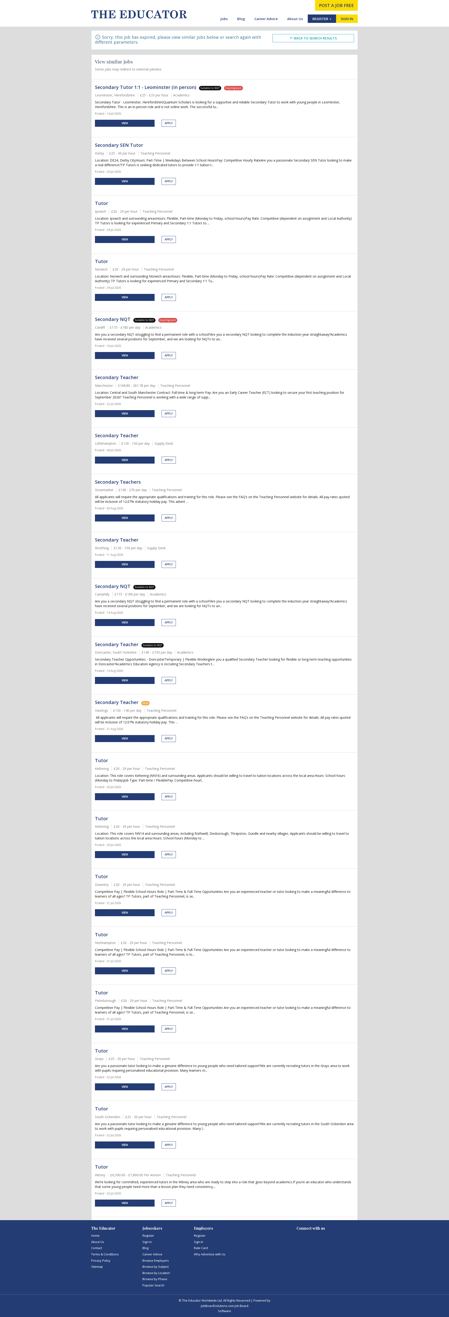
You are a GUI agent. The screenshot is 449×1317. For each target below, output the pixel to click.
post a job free (336, 5)
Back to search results (315, 38)
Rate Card (201, 1248)
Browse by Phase (154, 1279)
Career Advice (266, 18)
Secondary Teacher (116, 377)
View (125, 123)
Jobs (224, 18)
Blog (241, 18)
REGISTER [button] (320, 18)
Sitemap (97, 1266)
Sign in (147, 1242)
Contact (96, 1248)
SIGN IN (347, 18)
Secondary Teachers (118, 482)
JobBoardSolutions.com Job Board (224, 1306)
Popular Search (153, 1285)
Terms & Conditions (105, 1254)
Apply (169, 123)
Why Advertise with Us (209, 1254)
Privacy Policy (100, 1260)
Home (95, 1235)
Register (148, 1235)
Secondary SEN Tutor (119, 145)
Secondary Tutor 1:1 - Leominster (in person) (145, 87)
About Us (295, 18)
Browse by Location (156, 1273)
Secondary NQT (112, 319)
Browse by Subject (155, 1266)
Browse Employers (155, 1260)
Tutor (101, 203)
